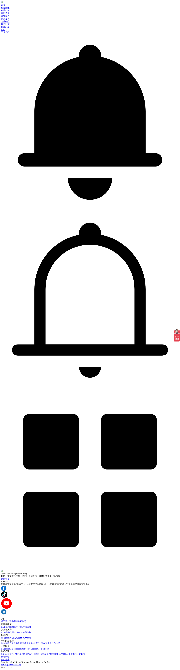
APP (3, 29)
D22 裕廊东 (80, 654)
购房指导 (5, 19)
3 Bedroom (24, 649)
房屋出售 (5, 8)
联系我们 (13, 621)
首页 (3, 5)
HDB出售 (5, 632)
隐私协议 (5, 657)
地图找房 (5, 13)
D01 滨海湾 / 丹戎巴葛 (11, 654)
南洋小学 (47, 643)
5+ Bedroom (43, 649)
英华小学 (56, 643)
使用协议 (5, 659)
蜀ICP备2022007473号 (11, 665)
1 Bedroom (5, 649)
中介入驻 (5, 32)
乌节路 (4, 638)
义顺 (29, 638)
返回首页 (5, 579)
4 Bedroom (33, 649)
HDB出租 (5, 627)
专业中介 (5, 21)
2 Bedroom (15, 649)
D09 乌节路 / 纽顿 (30, 654)
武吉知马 (11, 638)
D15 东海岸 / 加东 (46, 654)
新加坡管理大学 (23, 643)
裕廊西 (19, 638)
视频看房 (5, 16)
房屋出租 (5, 10)
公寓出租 (14, 627)
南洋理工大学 (37, 643)
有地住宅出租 (24, 627)
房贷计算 (5, 24)
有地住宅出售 (24, 632)
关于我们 (5, 621)
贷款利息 (5, 27)
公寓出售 (14, 632)
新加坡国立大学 (8, 643)
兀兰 (25, 638)
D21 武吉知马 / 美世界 (64, 654)
